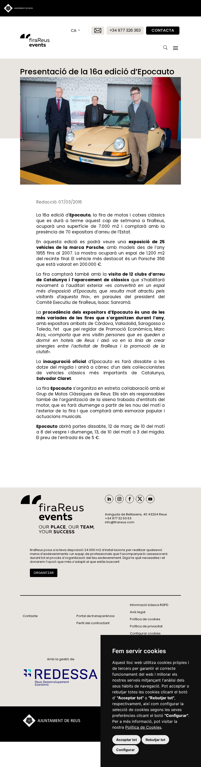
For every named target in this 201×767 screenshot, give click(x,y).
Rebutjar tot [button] (155, 740)
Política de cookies (145, 619)
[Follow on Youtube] (150, 499)
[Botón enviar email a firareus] (97, 31)
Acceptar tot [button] (126, 740)
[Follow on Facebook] (130, 499)
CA (73, 30)
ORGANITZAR (44, 572)
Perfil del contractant (93, 623)
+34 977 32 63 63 (118, 518)
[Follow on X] (140, 499)
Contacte (30, 616)
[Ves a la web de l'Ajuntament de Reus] (51, 725)
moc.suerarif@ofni (119, 522)
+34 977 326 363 (125, 30)
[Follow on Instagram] (119, 499)
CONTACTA (162, 30)
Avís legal (137, 612)
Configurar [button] (125, 750)
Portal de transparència (95, 616)
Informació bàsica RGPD (149, 605)
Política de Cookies (143, 727)
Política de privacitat (146, 626)
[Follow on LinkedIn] (109, 499)
